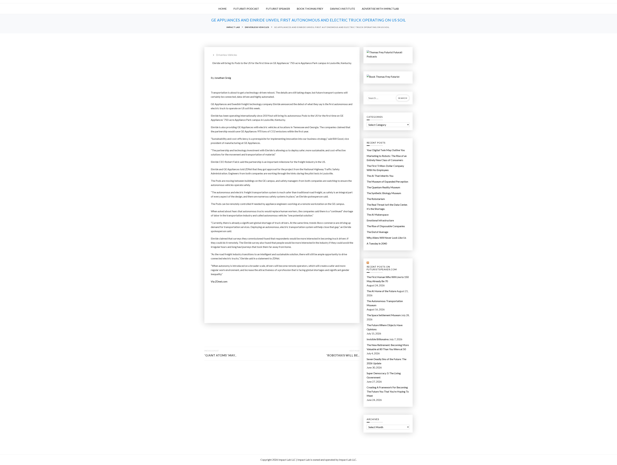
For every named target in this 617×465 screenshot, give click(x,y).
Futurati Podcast (246, 8)
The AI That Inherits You (380, 175)
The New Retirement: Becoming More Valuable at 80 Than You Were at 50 (388, 347)
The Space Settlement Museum (384, 315)
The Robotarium (376, 198)
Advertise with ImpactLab (380, 8)
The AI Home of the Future (381, 291)
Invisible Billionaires (378, 339)
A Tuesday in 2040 (377, 243)
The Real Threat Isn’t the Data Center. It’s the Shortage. (387, 206)
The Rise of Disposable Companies (386, 226)
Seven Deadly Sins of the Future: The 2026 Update (386, 361)
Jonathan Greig (222, 77)
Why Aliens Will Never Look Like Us (386, 237)
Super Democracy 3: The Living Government (384, 375)
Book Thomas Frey (310, 8)
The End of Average (377, 231)
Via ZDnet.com (219, 281)
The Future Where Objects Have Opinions (384, 327)
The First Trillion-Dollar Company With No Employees (385, 167)
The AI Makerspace (378, 214)
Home (222, 8)
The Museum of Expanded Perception (387, 181)
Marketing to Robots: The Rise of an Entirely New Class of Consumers (387, 158)
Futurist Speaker (278, 8)
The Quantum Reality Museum (383, 187)
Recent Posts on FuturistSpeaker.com (382, 268)
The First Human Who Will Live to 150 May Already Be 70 (388, 279)
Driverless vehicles (226, 54)
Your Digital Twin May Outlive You (386, 150)
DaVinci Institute (342, 8)
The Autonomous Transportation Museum (385, 303)
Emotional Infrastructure (380, 220)
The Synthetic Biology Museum (384, 193)
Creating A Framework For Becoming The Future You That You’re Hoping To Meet (388, 391)
